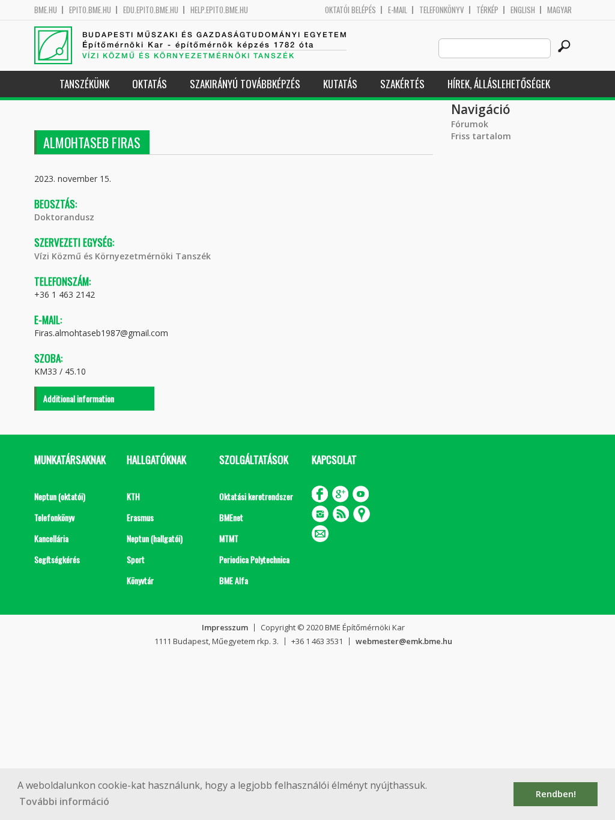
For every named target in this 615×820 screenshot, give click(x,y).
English (522, 10)
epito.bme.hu (90, 10)
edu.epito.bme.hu (150, 10)
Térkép (487, 10)
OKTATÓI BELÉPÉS (350, 10)
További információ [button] (64, 801)
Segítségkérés (57, 559)
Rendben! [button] (556, 794)
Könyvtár (140, 580)
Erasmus (140, 517)
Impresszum (225, 627)
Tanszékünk (84, 83)
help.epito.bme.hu (219, 10)
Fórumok (469, 124)
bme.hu (45, 10)
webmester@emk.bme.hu (404, 641)
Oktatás (149, 83)
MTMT (228, 538)
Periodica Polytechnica (254, 559)
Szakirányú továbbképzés (245, 83)
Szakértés (402, 83)
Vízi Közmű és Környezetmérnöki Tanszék (122, 256)
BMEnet (231, 517)
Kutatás (340, 83)
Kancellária (51, 538)
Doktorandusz (64, 217)
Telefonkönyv (441, 10)
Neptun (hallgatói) (155, 538)
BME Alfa (233, 580)
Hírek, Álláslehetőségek (498, 83)
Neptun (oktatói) (59, 496)
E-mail (397, 10)
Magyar (559, 10)
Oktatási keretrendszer (256, 496)
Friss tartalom (481, 136)
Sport (136, 559)
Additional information (78, 398)
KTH (133, 496)
